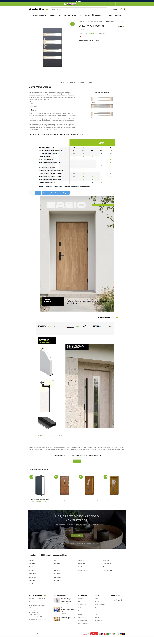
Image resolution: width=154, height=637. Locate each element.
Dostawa (80, 607)
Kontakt (97, 598)
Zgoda (148, 634)
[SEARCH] (105, 9)
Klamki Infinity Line (83, 570)
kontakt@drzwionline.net (40, 619)
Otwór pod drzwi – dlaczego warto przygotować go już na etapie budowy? (68, 609)
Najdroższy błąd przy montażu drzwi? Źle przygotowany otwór (66, 600)
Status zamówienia (83, 623)
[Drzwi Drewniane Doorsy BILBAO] (114, 485)
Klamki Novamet (107, 563)
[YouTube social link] (119, 600)
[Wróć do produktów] (122, 21)
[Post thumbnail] (57, 601)
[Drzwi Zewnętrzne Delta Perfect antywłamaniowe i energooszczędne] (40, 485)
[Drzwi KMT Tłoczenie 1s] (65, 485)
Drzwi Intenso (32, 577)
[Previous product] (120, 21)
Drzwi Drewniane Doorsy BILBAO (114, 498)
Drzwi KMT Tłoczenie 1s (64, 498)
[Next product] (124, 21)
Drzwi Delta (56, 560)
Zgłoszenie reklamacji (100, 620)
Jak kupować (81, 598)
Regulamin (97, 601)
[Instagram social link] (116, 600)
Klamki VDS (81, 560)
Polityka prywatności (100, 604)
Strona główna (82, 21)
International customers (101, 611)
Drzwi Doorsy (32, 580)
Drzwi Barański (32, 584)
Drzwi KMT (56, 567)
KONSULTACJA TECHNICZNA (83, 4)
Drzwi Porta (32, 563)
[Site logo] (39, 9)
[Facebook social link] (112, 600)
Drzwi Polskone (33, 573)
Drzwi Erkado (32, 567)
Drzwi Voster (32, 570)
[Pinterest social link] (121, 600)
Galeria (96, 614)
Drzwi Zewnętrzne (91, 21)
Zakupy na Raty (82, 604)
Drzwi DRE (31, 560)
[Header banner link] (77, 1)
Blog (96, 607)
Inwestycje (81, 617)
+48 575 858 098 (37, 616)
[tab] (62, 81)
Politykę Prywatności (69, 543)
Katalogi (97, 617)
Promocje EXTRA (82, 620)
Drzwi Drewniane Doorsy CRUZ (89, 498)
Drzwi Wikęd (100, 21)
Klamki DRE (106, 560)
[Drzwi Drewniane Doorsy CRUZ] (89, 485)
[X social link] (114, 600)
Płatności (80, 601)
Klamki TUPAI (81, 563)
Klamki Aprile (81, 567)
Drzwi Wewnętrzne (107, 567)
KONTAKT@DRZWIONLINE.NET (37, 4)
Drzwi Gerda (57, 570)
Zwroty (80, 614)
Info (141, 634)
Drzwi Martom (57, 580)
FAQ (79, 611)
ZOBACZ (77, 461)
